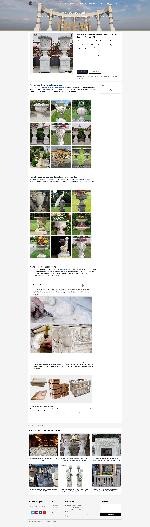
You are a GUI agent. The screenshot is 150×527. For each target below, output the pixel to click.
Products (47, 16)
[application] (76, 3)
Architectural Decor (75, 13)
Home (41, 16)
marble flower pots (108, 76)
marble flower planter (96, 76)
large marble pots (85, 76)
